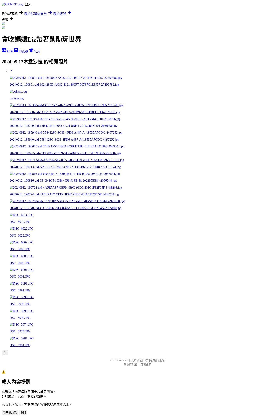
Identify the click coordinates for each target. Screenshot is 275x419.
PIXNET (123, 360)
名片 (37, 51)
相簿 (10, 51)
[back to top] (5, 352)
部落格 (24, 51)
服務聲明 (146, 364)
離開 (23, 412)
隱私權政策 (130, 364)
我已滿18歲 (10, 412)
